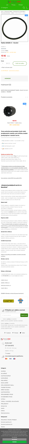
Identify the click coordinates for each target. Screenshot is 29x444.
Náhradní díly (4, 406)
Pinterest (16, 332)
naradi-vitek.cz (4, 288)
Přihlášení (21, 4)
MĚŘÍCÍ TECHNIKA (5, 389)
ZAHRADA (3, 371)
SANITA (2, 408)
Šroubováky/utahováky (5, 12)
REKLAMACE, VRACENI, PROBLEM (9, 419)
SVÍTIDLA (3, 399)
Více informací (14, 437)
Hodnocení (8, 78)
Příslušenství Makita (8, 11)
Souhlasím (14, 441)
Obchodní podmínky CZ (6, 422)
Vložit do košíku (19, 63)
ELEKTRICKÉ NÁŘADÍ (5, 375)
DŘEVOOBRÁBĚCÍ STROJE (7, 394)
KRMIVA (3, 410)
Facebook (8, 332)
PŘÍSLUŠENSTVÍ (4, 403)
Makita (6, 50)
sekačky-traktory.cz (5, 282)
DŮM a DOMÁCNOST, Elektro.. (7, 385)
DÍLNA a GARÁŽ (4, 382)
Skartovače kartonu (5, 413)
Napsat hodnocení (24, 90)
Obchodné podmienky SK (6, 424)
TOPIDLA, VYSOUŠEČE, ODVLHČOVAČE (10, 401)
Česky (14, 5)
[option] (14, 115)
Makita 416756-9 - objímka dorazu (14, 122)
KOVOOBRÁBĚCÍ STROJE (6, 396)
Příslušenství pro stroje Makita (19, 11)
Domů (2, 11)
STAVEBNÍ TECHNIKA (5, 387)
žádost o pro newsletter (10, 319)
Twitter (23, 332)
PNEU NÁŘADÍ (4, 380)
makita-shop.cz (4, 280)
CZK (7, 5)
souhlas (8, 319)
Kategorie (5, 7)
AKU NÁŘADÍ (4, 373)
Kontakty (8, 353)
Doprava (3, 426)
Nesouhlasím (14, 439)
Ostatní (12, 12)
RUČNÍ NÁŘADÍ (4, 378)
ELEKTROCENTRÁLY (5, 392)
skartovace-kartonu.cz (6, 285)
